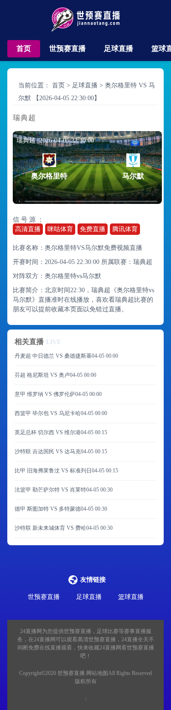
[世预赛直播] (85, 22)
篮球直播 (131, 596)
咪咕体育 (60, 229)
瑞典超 (142, 262)
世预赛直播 (67, 48)
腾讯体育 (125, 229)
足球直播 (118, 48)
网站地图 (97, 673)
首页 (23, 48)
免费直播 (92, 229)
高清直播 (28, 229)
